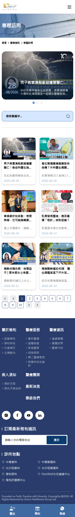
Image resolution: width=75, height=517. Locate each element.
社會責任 (9, 348)
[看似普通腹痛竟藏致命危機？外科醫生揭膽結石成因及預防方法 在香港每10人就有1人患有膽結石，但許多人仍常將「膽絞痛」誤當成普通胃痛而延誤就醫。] (37, 103)
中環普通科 (49, 462)
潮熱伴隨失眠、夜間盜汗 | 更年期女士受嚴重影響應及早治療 (18, 271)
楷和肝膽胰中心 (15, 480)
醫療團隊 (33, 375)
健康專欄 (57, 338)
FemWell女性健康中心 (56, 474)
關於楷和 (9, 330)
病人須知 (9, 375)
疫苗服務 (33, 352)
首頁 (4, 43)
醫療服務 (33, 330)
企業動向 (9, 352)
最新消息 (33, 386)
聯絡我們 (33, 398)
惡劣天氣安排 (12, 388)
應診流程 (9, 383)
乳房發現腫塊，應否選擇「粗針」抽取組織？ (56, 218)
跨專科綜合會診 (36, 363)
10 (20, 305)
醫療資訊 (56, 330)
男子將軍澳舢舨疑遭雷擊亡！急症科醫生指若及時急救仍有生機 (18, 166)
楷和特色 (9, 343)
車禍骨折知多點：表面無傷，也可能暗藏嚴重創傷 (18, 218)
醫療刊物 (57, 348)
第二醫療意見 (36, 357)
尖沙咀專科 (13, 468)
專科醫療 (33, 338)
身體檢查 (33, 343)
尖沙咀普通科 (50, 468)
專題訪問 (28, 43)
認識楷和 (9, 338)
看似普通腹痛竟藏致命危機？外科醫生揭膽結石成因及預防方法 (56, 166)
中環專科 (11, 462)
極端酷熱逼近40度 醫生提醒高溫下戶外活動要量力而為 (56, 271)
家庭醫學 (33, 348)
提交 (56, 440)
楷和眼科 (11, 474)
